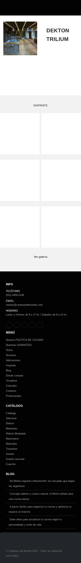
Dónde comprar (14, 375)
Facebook (9, 325)
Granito (10, 453)
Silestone (11, 418)
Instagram (32, 325)
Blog (8, 370)
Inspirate (11, 365)
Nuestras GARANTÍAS (19, 345)
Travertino (11, 448)
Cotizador (11, 385)
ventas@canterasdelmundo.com (24, 304)
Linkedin (40, 325)
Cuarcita (10, 464)
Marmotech (12, 438)
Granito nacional (15, 459)
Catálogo (11, 413)
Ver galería (40, 256)
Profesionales (13, 395)
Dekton (10, 423)
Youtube (25, 325)
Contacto (11, 390)
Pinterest (17, 325)
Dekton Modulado (16, 433)
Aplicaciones (13, 360)
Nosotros (11, 355)
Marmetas (11, 428)
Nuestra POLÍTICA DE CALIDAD (24, 339)
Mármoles (11, 443)
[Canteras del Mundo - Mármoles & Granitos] (18, 7)
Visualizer (11, 380)
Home (9, 350)
